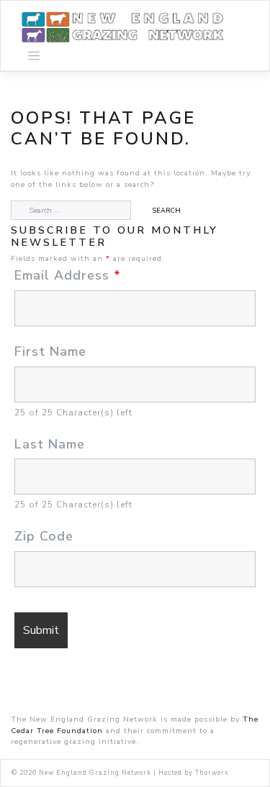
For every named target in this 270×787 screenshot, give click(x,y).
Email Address (67, 275)
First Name (50, 351)
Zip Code (43, 536)
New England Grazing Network (95, 772)
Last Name (49, 444)
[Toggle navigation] (34, 56)
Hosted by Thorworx (193, 772)
